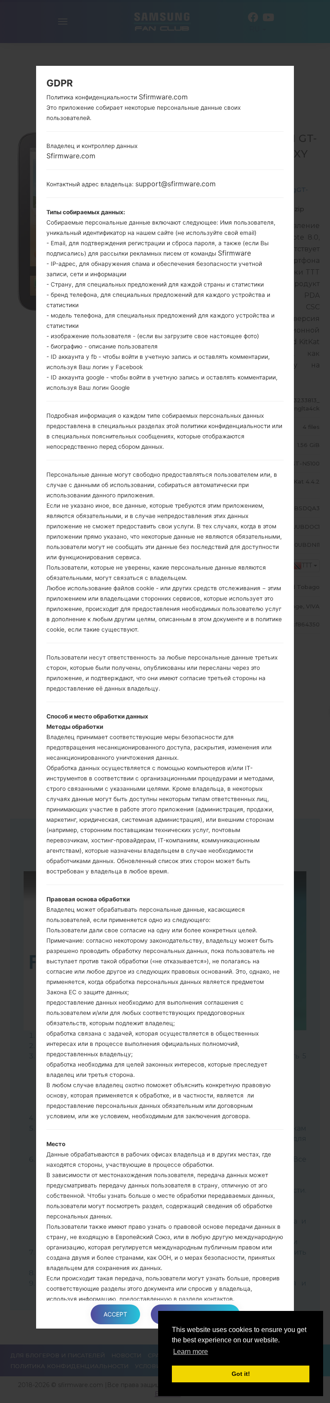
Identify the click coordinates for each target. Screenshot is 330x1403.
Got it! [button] (241, 1373)
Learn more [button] (190, 1351)
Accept (115, 1314)
